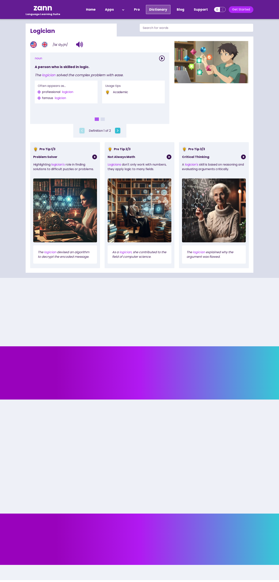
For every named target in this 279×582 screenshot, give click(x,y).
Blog (180, 9)
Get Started (241, 9)
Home (90, 9)
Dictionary (158, 9)
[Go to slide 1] (97, 119)
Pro (137, 9)
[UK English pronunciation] (44, 44)
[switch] (220, 9)
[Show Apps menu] (123, 9)
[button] (79, 44)
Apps (109, 9)
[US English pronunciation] (33, 44)
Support (201, 9)
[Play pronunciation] (162, 58)
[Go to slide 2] (103, 119)
